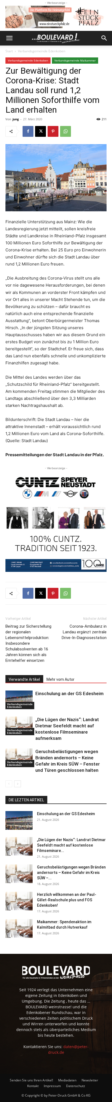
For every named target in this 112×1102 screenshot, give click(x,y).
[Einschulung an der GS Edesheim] (19, 700)
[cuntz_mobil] (56, 521)
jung (16, 119)
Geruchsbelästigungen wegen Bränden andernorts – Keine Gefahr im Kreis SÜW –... (71, 872)
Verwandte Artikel (24, 679)
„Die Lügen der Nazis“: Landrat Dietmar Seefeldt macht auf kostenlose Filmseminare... (71, 845)
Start (9, 51)
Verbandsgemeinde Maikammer (75, 60)
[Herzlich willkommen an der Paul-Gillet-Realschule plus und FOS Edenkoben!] (19, 901)
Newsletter (90, 1080)
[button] (9, 38)
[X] (40, 131)
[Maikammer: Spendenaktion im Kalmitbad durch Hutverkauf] (19, 928)
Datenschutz (75, 1086)
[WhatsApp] (65, 131)
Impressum (52, 1086)
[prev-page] (8, 783)
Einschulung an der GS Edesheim (69, 693)
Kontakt (33, 1086)
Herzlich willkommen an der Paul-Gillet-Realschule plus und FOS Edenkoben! (66, 899)
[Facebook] (28, 131)
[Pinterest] (53, 131)
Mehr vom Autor (60, 679)
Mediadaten (67, 1080)
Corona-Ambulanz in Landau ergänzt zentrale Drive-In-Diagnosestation (84, 632)
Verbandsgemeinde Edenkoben (41, 51)
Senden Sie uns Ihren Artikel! (31, 1080)
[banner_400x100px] (56, 17)
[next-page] (17, 783)
